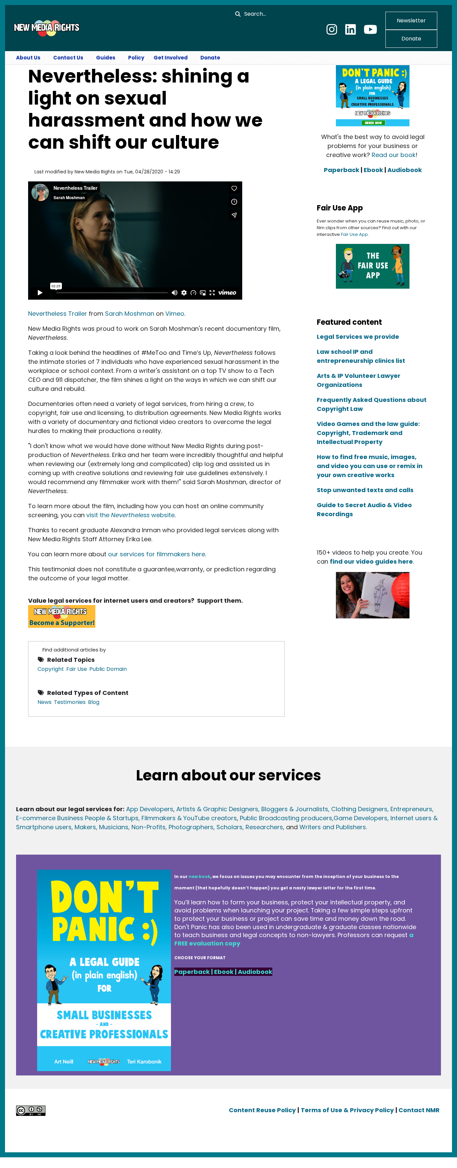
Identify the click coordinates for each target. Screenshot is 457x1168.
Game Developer (359, 818)
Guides (105, 57)
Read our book (394, 155)
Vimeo (174, 313)
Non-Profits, (149, 827)
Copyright (50, 669)
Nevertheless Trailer (57, 313)
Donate (411, 38)
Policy (136, 57)
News (44, 702)
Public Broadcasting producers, (287, 818)
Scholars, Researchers (249, 827)
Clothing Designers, (360, 809)
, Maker (82, 827)
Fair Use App (354, 234)
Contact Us (68, 57)
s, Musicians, (111, 827)
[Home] (46, 27)
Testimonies (70, 702)
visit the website (130, 515)
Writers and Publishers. (333, 827)
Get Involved (171, 57)
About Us (28, 57)
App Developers (149, 809)
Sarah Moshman (129, 313)
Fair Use (76, 669)
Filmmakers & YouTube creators (189, 818)
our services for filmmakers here (156, 554)
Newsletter (411, 20)
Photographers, (191, 827)
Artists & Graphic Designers (217, 809)
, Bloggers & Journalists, (294, 809)
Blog (93, 702)
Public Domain (108, 669)
